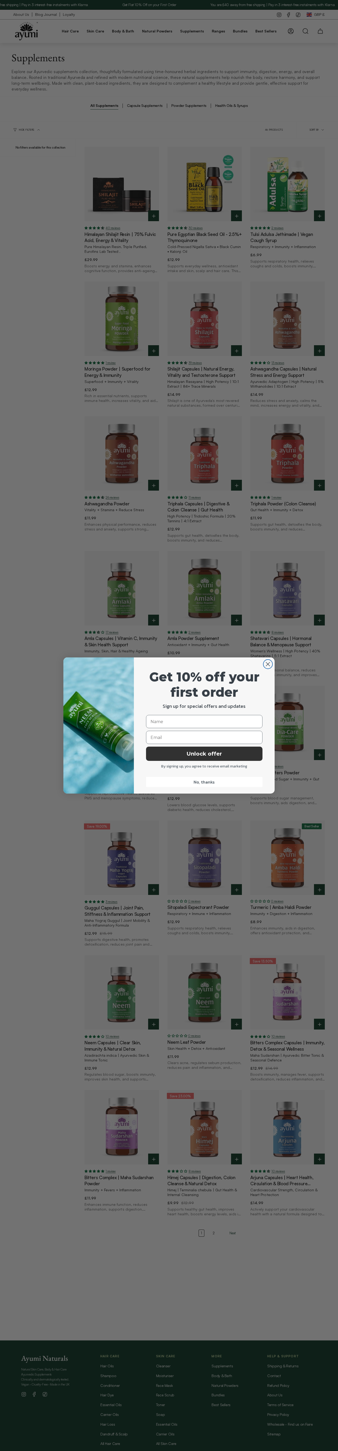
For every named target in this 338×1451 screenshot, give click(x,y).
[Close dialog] (268, 664)
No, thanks (204, 782)
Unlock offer (204, 754)
